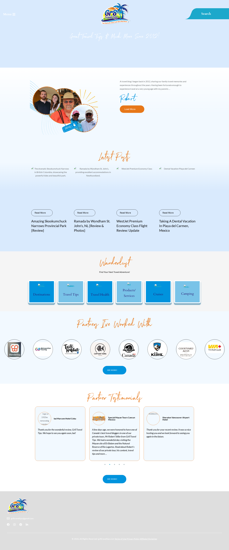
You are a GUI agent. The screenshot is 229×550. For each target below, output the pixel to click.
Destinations (41, 294)
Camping (187, 294)
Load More (129, 109)
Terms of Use (120, 539)
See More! (112, 370)
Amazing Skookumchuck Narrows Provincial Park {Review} (49, 225)
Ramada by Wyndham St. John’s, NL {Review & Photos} (92, 225)
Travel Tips (71, 294)
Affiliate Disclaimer (148, 539)
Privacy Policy (133, 539)
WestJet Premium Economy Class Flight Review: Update (131, 225)
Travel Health (100, 294)
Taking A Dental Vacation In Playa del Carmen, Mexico (177, 225)
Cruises (158, 294)
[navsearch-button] (207, 13)
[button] (109, 464)
